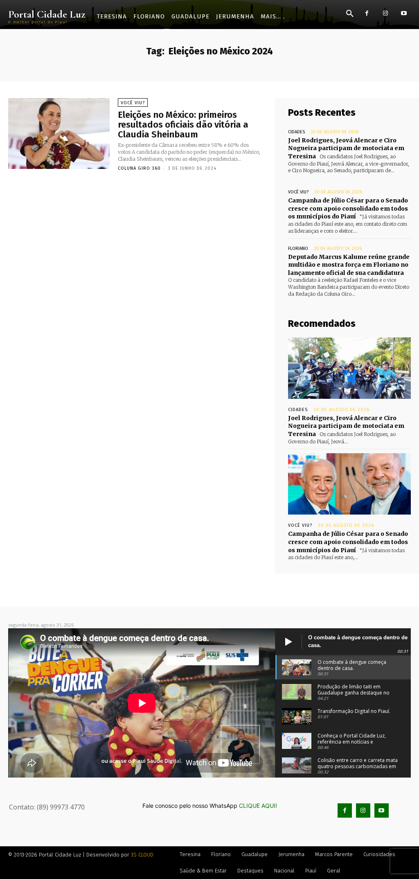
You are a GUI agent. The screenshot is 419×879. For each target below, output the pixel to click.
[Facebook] (367, 13)
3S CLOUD (142, 855)
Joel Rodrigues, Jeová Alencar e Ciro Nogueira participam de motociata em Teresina (346, 148)
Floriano (298, 248)
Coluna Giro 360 (139, 168)
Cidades (296, 132)
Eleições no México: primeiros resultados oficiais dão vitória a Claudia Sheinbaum (183, 124)
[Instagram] (385, 13)
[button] (350, 14)
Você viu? (133, 103)
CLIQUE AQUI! (258, 805)
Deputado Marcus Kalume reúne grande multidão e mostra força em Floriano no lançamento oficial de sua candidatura (349, 265)
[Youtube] (403, 13)
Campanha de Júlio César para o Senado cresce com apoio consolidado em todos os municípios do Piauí (348, 208)
